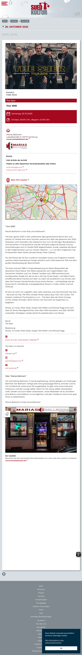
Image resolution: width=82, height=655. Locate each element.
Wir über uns (41, 624)
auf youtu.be (11, 368)
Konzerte (41, 589)
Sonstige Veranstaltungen (41, 617)
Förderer (41, 641)
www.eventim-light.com (16, 170)
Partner (41, 637)
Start (5, 21)
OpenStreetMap (65, 219)
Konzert (14, 21)
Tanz (41, 613)
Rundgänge (41, 603)
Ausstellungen (41, 600)
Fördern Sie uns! (41, 644)
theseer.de (10, 353)
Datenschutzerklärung (41, 651)
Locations (41, 620)
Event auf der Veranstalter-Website (21, 340)
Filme (41, 610)
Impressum (41, 648)
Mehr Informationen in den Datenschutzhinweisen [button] (54, 642)
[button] (41, 200)
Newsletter (41, 627)
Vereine (41, 634)
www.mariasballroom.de (17, 139)
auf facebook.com (13, 361)
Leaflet (57, 219)
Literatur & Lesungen (41, 606)
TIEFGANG (40, 631)
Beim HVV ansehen (19, 180)
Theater (41, 593)
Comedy (41, 596)
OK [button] (61, 648)
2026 (5, 36)
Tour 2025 (25, 21)
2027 (14, 36)
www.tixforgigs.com (14, 167)
